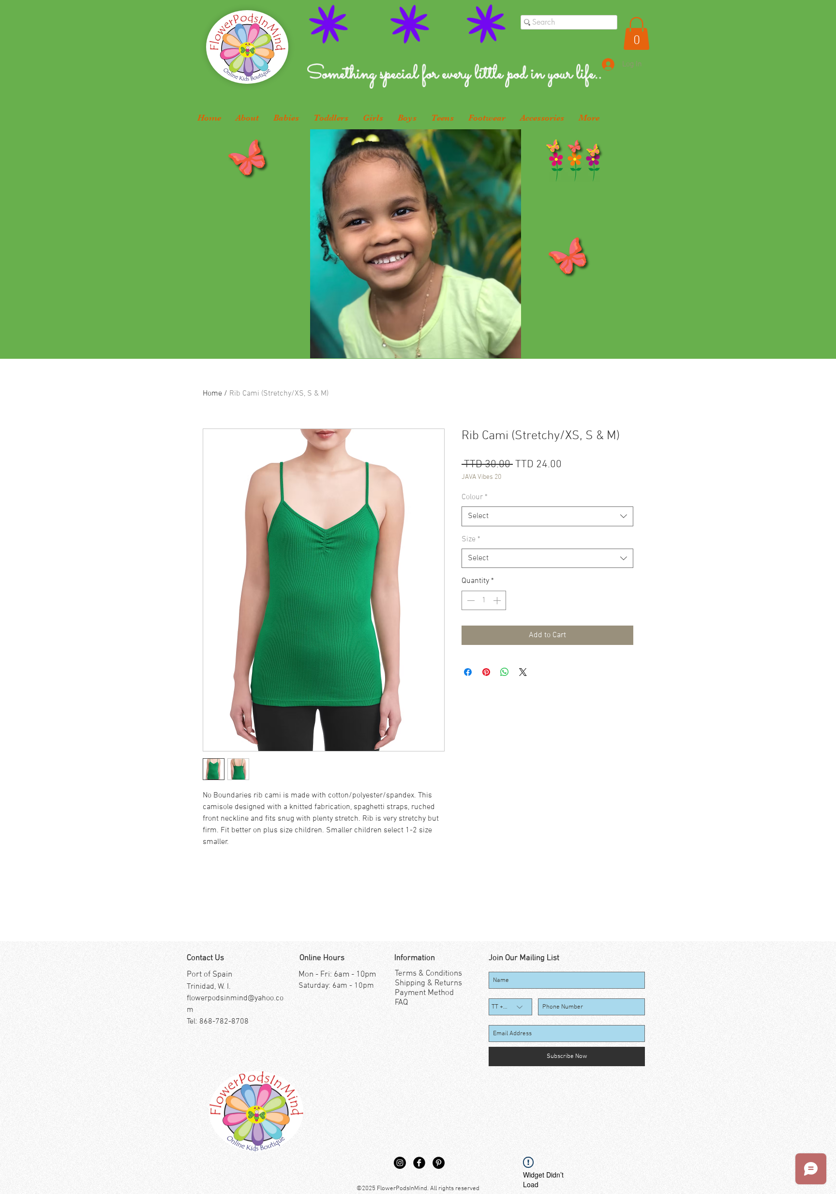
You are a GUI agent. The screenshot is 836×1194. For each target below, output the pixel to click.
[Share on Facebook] (468, 672)
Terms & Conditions (428, 974)
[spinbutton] (484, 600)
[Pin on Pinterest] (486, 672)
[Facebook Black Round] (419, 1163)
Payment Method (424, 993)
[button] (636, 33)
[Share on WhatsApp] (504, 672)
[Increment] (498, 600)
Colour (475, 497)
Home (212, 393)
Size (471, 539)
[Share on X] (523, 672)
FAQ (401, 1003)
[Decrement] (470, 600)
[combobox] (547, 516)
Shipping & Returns (428, 983)
